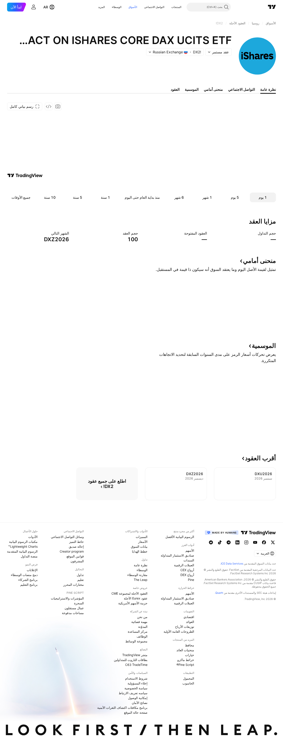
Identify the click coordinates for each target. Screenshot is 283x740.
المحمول (188, 678)
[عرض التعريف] (255, 233)
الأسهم (189, 550)
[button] (168, 7)
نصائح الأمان (139, 703)
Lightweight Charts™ (23, 546)
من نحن (142, 617)
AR (45, 7)
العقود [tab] (175, 89)
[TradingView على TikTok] (220, 542)
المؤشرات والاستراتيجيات (67, 598)
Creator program (72, 551)
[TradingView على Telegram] (229, 542)
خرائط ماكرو (185, 660)
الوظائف (142, 636)
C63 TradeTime (136, 665)
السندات (189, 560)
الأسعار (142, 541)
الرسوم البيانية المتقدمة (22, 551)
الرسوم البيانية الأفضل (179, 537)
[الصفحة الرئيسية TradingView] (272, 7)
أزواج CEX (187, 570)
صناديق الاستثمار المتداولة (177, 555)
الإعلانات (32, 570)
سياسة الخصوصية (135, 688)
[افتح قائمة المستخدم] (33, 7)
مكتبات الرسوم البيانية (23, 541)
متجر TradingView (134, 655)
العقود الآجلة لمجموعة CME (129, 593)
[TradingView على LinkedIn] (237, 542)
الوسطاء (116, 7)
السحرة (79, 603)
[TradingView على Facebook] (264, 542)
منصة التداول (29, 556)
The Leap (140, 580)
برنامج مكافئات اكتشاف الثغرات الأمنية (122, 707)
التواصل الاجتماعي (154, 7)
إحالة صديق (76, 546)
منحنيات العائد (185, 650)
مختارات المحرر (73, 584)
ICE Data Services (232, 563)
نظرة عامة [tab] (268, 89)
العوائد (190, 622)
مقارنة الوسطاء (137, 575)
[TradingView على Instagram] (246, 542)
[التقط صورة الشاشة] (58, 106)
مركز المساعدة (137, 631)
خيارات (189, 655)
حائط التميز (76, 541)
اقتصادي (189, 617)
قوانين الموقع (75, 556)
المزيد (101, 7)
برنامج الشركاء (28, 580)
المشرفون (77, 561)
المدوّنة (142, 626)
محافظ (189, 645)
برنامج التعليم (29, 584)
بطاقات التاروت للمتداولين (130, 660)
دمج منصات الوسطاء (24, 575)
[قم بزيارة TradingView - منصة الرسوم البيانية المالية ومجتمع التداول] (25, 175)
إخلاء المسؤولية (137, 683)
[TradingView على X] (273, 542)
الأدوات (33, 537)
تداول (80, 575)
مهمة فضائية (139, 622)
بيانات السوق (139, 546)
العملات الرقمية (184, 565)
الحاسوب (188, 683)
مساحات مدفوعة (73, 613)
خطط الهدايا (139, 551)
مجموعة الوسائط (136, 641)
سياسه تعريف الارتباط (133, 693)
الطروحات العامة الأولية (179, 631)
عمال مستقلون (74, 608)
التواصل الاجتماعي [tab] (241, 89)
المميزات (141, 537)
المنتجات (176, 7)
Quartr (219, 592)
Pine (191, 580)
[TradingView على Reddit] (211, 542)
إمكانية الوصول (137, 698)
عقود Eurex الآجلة (135, 598)
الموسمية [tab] (192, 89)
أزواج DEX (187, 575)
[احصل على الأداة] (48, 106)
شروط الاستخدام (136, 678)
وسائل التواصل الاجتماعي (67, 537)
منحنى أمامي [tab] (213, 89)
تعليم (80, 580)
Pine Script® (185, 665)
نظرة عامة (140, 565)
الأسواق (132, 7)
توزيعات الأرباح (184, 626)
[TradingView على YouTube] (255, 542)
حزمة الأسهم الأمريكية (132, 603)
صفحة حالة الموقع (135, 712)
